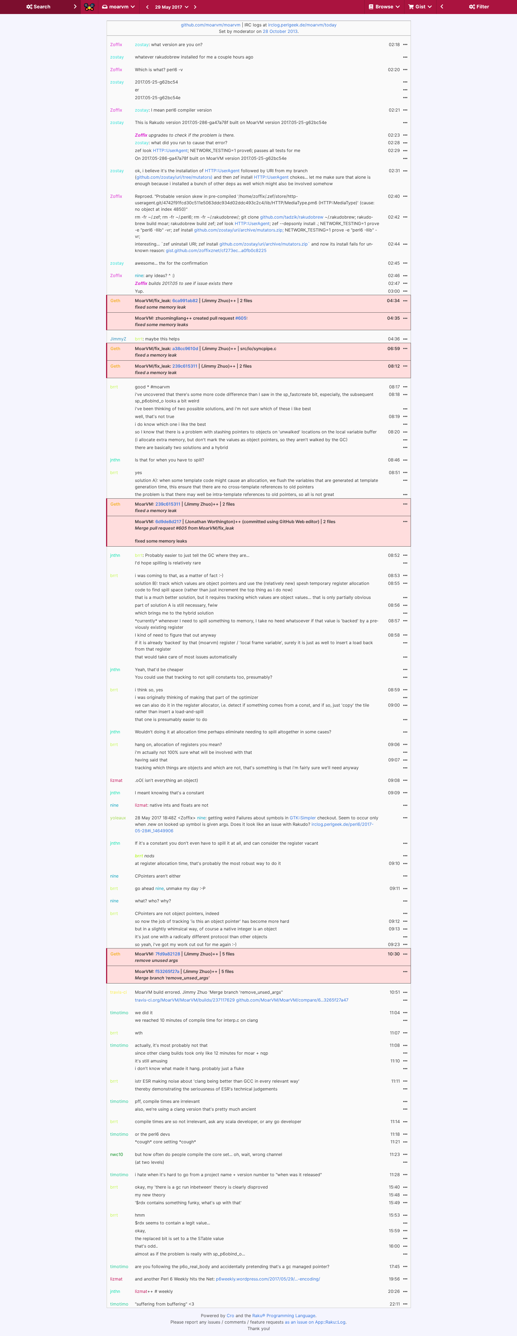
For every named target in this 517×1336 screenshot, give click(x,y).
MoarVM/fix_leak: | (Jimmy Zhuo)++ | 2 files (193, 304)
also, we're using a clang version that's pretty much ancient (195, 1109)
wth (138, 1032)
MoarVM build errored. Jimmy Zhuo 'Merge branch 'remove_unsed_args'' (209, 992)
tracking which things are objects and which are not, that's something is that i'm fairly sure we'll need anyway (247, 767)
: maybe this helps (157, 338)
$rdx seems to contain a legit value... (172, 1222)
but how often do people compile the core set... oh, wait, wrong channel (208, 1154)
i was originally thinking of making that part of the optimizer (196, 697)
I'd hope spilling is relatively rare (168, 562)
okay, (140, 1230)
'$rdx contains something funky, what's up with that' (188, 1202)
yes (138, 472)
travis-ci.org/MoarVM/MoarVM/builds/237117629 (185, 1000)
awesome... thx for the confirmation (171, 263)
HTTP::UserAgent (170, 150)
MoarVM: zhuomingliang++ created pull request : (191, 321)
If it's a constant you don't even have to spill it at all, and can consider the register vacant (226, 843)
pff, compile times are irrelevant (167, 1101)
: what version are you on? (168, 44)
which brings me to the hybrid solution (174, 613)
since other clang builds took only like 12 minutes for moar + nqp (201, 1053)
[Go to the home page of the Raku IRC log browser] (89, 7)
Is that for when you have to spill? (169, 459)
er (137, 89)
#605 (240, 318)
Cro (230, 1315)
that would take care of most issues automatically (186, 657)
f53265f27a (167, 971)
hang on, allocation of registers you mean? (178, 744)
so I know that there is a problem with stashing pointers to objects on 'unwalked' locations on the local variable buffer (256, 431)
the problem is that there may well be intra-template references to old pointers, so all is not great (234, 494)
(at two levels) (149, 1162)
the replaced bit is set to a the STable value (179, 1238)
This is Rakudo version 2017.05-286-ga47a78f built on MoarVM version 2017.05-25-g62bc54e (231, 122)
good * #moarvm (152, 386)
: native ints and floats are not (171, 805)
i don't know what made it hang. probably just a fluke (189, 1068)
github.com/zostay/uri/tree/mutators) (174, 177)
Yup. (139, 291)
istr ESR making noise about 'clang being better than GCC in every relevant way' (217, 1081)
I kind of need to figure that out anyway (175, 635)
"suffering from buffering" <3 (164, 1304)
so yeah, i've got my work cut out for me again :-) (186, 944)
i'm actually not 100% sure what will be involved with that (193, 752)
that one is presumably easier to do (171, 719)
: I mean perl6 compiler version (173, 110)
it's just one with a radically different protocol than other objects (201, 936)
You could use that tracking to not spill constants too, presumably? (203, 677)
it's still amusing (151, 1061)
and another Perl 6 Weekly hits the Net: (227, 1279)
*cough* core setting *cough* (165, 1141)
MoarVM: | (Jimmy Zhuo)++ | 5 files (185, 957)
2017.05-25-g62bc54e (157, 97)
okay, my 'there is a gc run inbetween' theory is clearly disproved (201, 1187)
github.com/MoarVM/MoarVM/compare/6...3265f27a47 (292, 1000)
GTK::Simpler (303, 817)
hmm (140, 1215)
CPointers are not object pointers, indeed (177, 913)
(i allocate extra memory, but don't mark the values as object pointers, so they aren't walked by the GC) (241, 439)
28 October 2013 (280, 31)
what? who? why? (153, 900)
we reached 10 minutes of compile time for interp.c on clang (196, 1020)
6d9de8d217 (168, 521)
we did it (144, 1012)
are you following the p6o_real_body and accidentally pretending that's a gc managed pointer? (232, 1266)
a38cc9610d (185, 348)
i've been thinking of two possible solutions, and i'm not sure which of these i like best (223, 408)
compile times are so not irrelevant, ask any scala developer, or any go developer (218, 1121)
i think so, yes (149, 689)
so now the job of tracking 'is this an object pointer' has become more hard (212, 921)
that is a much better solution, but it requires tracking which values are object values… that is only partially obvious (253, 597)
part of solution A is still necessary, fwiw (176, 605)
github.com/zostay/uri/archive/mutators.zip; (239, 230)
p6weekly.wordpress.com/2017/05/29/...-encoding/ (268, 1279)
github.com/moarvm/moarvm (210, 24)
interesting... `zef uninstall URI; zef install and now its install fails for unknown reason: (254, 247)
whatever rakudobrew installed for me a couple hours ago (194, 57)
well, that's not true (154, 416)
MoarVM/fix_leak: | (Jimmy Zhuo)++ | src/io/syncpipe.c (205, 352)
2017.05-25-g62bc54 (156, 82)
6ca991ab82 (185, 300)
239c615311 (184, 366)
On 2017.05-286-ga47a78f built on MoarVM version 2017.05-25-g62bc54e (211, 158)
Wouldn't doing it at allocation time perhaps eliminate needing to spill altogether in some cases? (233, 731)
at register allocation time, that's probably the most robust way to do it (208, 863)
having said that (151, 759)
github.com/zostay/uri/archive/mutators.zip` (264, 244)
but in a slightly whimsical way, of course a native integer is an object (206, 928)
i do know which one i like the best (170, 424)
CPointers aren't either (158, 876)
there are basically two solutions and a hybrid (181, 447)
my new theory (150, 1194)
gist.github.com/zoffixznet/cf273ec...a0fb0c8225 (216, 250)
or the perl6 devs (152, 1134)
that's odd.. (146, 1246)
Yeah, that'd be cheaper (159, 669)
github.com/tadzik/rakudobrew (291, 217)
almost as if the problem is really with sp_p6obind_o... (190, 1253)
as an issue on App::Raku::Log (315, 1322)
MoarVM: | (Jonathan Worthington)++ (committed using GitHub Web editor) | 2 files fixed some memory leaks (235, 531)
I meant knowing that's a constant (169, 792)
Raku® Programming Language (283, 1315)
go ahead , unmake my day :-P (170, 888)
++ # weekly (154, 1291)
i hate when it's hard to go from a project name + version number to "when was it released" (228, 1174)
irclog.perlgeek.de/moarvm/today (302, 24)
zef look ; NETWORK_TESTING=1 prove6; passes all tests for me (217, 150)
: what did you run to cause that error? (181, 142)
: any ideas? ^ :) (155, 275)
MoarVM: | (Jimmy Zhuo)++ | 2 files (185, 507)
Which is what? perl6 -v (159, 69)
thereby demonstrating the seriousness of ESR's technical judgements (206, 1089)
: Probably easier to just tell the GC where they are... (192, 555)
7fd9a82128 (167, 954)
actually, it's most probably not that (171, 1045)
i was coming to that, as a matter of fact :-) (179, 575)
